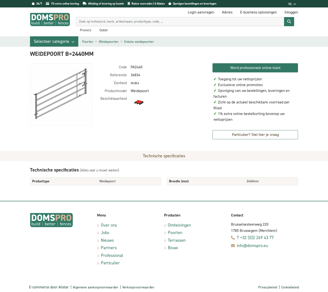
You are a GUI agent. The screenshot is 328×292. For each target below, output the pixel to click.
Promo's (85, 30)
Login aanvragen (201, 12)
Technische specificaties (164, 156)
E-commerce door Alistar (49, 287)
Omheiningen (179, 225)
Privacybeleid (267, 287)
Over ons (109, 225)
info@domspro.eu (252, 245)
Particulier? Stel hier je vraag (255, 134)
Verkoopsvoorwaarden (138, 287)
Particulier (110, 263)
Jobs (105, 232)
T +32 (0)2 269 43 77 (255, 238)
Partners (109, 248)
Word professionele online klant (255, 67)
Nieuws (107, 240)
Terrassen (177, 240)
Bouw (173, 248)
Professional (112, 255)
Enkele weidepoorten (139, 41)
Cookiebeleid (290, 287)
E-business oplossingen (258, 12)
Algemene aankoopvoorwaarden (95, 287)
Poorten (87, 41)
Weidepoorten (108, 41)
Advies (227, 12)
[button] (54, 41)
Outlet (103, 30)
